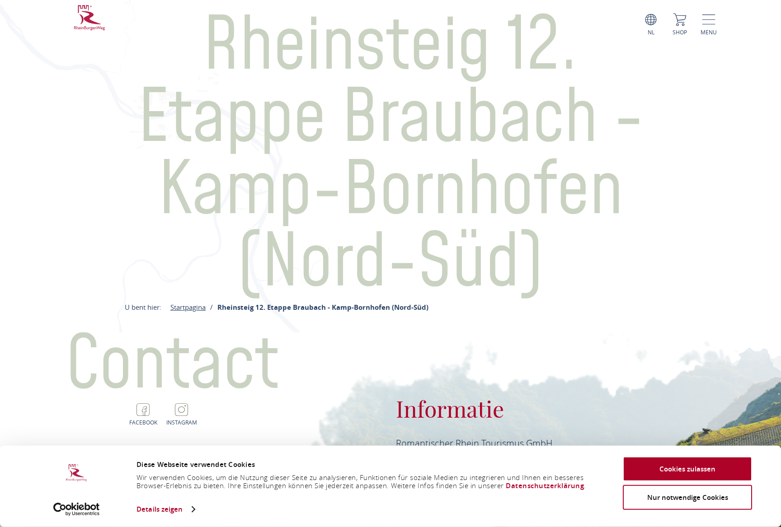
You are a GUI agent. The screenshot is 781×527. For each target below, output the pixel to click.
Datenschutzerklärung (545, 485)
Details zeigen (159, 509)
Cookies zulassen (687, 469)
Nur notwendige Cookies (687, 497)
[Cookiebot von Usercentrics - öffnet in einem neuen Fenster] (76, 509)
